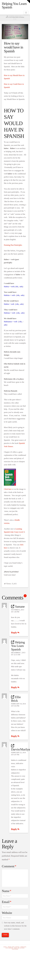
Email (6, 902)
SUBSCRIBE (15, 949)
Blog (5, 946)
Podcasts (23, 946)
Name (6, 891)
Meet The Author (19, 947)
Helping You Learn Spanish (14, 5)
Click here (8, 489)
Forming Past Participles (13, 245)
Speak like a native (14, 946)
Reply (14, 632)
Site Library (9, 947)
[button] (26, 13)
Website (7, 913)
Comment (9, 866)
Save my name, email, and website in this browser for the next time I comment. (15, 925)
